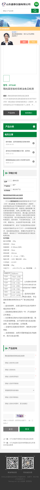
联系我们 (28, 113)
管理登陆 (29, 481)
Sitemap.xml (12, 481)
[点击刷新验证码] (20, 416)
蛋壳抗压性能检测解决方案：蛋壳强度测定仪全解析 (18, 151)
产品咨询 (11, 113)
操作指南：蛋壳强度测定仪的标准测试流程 (18, 142)
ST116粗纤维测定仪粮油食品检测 (21, 439)
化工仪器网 (21, 481)
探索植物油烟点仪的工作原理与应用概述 (18, 160)
